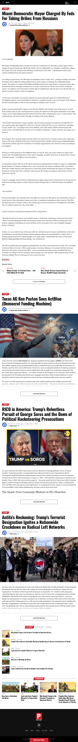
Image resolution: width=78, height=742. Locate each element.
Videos (38, 731)
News (31, 731)
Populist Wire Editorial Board (19, 25)
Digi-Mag (44, 731)
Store (51, 731)
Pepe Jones (13, 426)
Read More (5, 259)
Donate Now (39, 740)
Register (67, 4)
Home (26, 731)
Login (66, 2)
